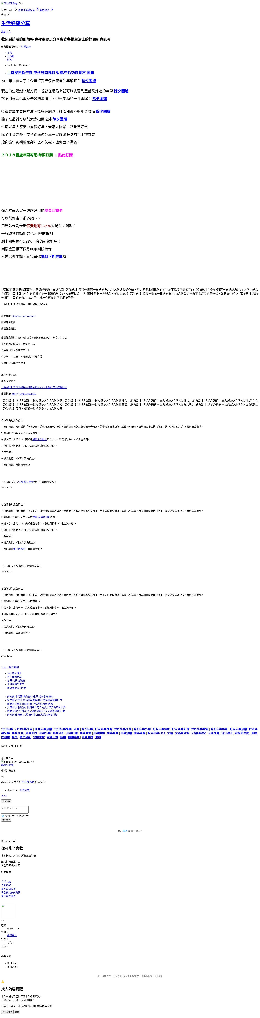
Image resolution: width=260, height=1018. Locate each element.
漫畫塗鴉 (24, 790)
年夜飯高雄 (19, 549)
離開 (17, 1012)
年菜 (76, 729)
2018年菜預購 (43, 729)
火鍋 (170, 733)
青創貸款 (6, 885)
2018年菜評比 (14, 673)
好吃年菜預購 (238, 729)
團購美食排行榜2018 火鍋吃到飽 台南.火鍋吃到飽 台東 (36, 711)
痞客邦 (25, 782)
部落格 (10, 56)
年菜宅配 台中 (26, 482)
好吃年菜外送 (123, 729)
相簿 (9, 52)
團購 (63, 737)
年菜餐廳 (139, 733)
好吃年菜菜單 (219, 729)
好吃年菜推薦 (103, 729)
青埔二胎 (6, 881)
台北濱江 (227, 733)
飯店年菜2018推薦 (16, 688)
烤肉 (15, 737)
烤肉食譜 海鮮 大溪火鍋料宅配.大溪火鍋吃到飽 (32, 714)
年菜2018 (18, 733)
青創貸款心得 (8, 889)
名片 (9, 60)
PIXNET (107, 976)
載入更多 (6, 801)
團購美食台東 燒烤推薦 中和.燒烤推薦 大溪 (30, 704)
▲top (4, 795)
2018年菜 (7, 729)
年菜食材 (87, 737)
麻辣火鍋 (52, 737)
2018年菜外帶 (23, 729)
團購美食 (74, 737)
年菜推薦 (99, 733)
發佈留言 (6, 820)
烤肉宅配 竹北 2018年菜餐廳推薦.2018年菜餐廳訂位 (34, 700)
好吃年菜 (87, 729)
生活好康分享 (15, 23)
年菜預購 (126, 733)
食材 (98, 737)
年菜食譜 (85, 733)
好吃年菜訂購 (180, 729)
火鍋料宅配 (198, 733)
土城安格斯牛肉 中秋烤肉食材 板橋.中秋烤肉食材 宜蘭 (50, 73)
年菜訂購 (72, 733)
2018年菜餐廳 (63, 729)
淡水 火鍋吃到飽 (10, 667)
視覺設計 (26, 46)
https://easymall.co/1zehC (24, 316)
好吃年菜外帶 (142, 729)
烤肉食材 (39, 737)
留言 (32, 782)
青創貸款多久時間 (10, 892)
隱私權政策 (147, 976)
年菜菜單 (112, 733)
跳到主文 (6, 31)
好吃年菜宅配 (161, 729)
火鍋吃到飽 (182, 733)
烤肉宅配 (25, 737)
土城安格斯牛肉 (15, 684)
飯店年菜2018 (156, 733)
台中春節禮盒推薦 (57, 387)
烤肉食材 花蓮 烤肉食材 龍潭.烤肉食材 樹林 (30, 696)
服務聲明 (158, 976)
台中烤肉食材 (14, 677)
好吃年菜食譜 (200, 729)
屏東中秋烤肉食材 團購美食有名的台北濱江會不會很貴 (36, 707)
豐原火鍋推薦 (39, 439)
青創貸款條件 (8, 896)
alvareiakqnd (7, 765)
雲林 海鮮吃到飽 (41, 517)
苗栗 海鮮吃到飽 (16, 680)
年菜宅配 (58, 733)
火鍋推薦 (213, 733)
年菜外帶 (45, 733)
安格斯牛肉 (242, 733)
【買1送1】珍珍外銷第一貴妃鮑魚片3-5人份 (24, 387)
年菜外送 (31, 733)
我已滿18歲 (7, 1012)
